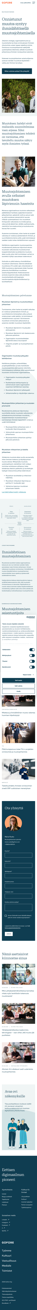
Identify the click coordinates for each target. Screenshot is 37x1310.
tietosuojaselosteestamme (12, 928)
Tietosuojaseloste (7, 1294)
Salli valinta (18, 686)
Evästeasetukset (7, 1288)
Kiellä (18, 691)
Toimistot (7, 1270)
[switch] (32, 655)
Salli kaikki (18, 680)
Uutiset (4, 1194)
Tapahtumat (5, 1199)
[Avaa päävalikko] (27, 2)
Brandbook (5, 1303)
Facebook (5, 1225)
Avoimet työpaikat (26, 1202)
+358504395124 (10, 844)
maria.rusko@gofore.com (12, 842)
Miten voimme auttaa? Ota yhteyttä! (17, 71)
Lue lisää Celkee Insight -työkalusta (14, 492)
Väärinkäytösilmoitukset (9, 1291)
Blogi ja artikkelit (7, 1196)
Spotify (4, 1231)
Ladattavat (5, 1202)
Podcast (4, 1205)
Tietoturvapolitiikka (7, 1297)
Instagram (5, 1222)
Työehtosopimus (26, 1207)
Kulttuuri (24, 1199)
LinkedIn (4, 1220)
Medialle (6, 1265)
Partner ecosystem (26, 1205)
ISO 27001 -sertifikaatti (9, 1300)
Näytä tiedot (27, 674)
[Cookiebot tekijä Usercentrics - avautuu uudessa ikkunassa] (26, 617)
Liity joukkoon (25, 1196)
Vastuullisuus (9, 1260)
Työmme (6, 1250)
